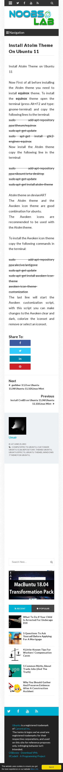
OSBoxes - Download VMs (23, 752)
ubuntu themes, (34, 452)
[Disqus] (31, 513)
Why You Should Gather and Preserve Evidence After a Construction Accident (37, 687)
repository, (29, 449)
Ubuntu (16, 725)
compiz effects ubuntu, (24, 447)
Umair (13, 437)
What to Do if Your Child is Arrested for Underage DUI (38, 619)
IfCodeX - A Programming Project (27, 756)
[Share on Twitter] (20, 350)
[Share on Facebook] (20, 342)
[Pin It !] (20, 366)
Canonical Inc (22, 728)
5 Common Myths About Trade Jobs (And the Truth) (37, 668)
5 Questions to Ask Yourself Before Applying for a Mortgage (37, 636)
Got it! (51, 767)
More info (34, 769)
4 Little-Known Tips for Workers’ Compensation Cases (37, 652)
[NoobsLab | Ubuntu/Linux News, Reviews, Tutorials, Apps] (31, 17)
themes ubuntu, (44, 449)
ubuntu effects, (17, 452)
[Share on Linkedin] (20, 358)
